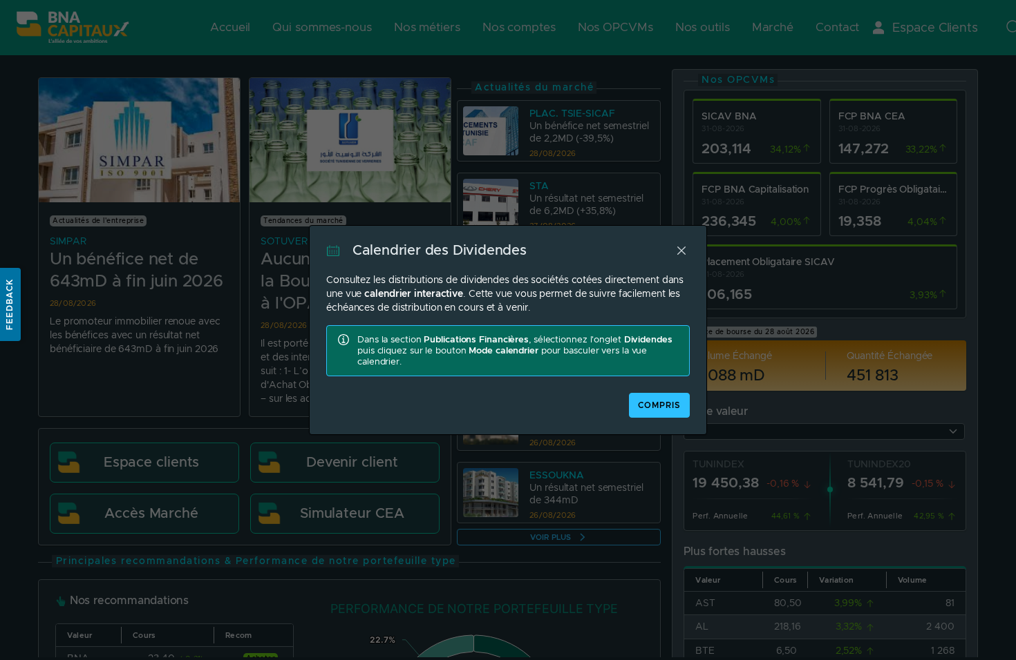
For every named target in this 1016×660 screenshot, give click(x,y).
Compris (659, 405)
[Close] (681, 250)
